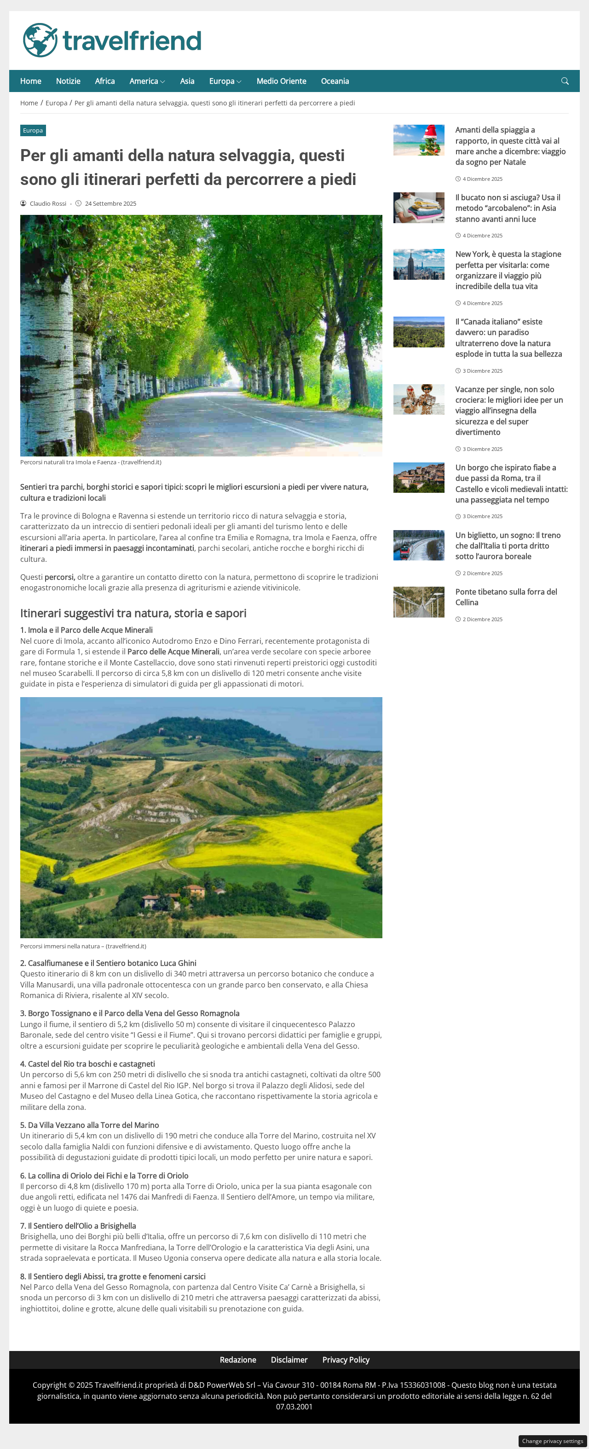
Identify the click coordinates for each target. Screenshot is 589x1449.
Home (30, 81)
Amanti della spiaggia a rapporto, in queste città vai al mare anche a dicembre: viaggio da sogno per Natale (511, 146)
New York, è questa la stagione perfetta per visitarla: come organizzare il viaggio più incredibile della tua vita (508, 270)
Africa (105, 81)
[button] (565, 81)
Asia (187, 81)
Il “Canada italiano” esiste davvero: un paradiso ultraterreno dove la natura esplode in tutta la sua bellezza (509, 338)
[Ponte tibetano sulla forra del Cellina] (419, 602)
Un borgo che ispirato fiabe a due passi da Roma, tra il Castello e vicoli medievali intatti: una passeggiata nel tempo (512, 483)
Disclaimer (289, 1360)
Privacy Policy (346, 1360)
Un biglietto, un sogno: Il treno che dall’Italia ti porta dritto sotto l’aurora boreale (508, 546)
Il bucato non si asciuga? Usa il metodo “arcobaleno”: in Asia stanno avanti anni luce (508, 208)
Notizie (68, 81)
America (144, 81)
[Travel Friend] (112, 40)
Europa (222, 81)
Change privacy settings (552, 1441)
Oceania (335, 81)
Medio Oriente (281, 81)
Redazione (238, 1360)
